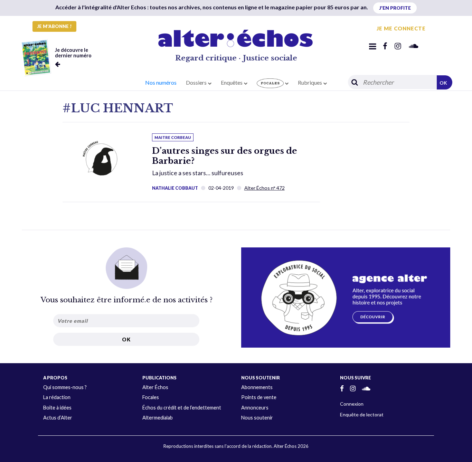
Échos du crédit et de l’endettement (181, 408)
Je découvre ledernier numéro (73, 52)
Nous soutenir (257, 418)
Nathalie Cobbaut (175, 188)
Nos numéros (161, 82)
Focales (150, 397)
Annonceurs (254, 408)
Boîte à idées (57, 408)
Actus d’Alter (57, 418)
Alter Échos (155, 387)
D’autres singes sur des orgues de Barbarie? (224, 156)
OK (443, 83)
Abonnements (257, 387)
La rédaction (56, 397)
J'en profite (395, 8)
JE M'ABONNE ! (54, 26)
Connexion (352, 404)
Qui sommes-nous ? (65, 387)
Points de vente (258, 397)
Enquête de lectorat (362, 414)
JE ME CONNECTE (401, 28)
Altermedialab (157, 418)
